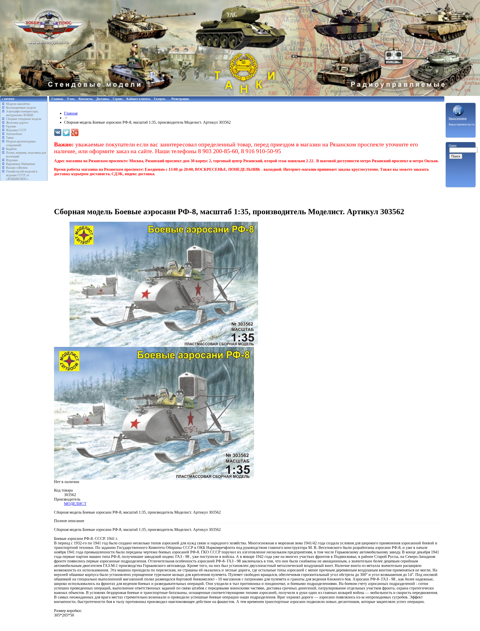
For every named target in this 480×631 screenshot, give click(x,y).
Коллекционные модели (21, 107)
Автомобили (14, 134)
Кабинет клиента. (138, 99)
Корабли (11, 149)
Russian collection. (17, 167)
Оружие (11, 126)
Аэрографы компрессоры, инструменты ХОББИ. (22, 113)
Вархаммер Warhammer (20, 164)
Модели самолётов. (18, 104)
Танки (10, 137)
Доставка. (103, 99)
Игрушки (12, 160)
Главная (71, 113)
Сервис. (118, 99)
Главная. (58, 99)
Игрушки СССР (16, 130)
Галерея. (160, 99)
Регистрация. (181, 99)
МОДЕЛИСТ (75, 504)
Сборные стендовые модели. (24, 119)
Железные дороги (17, 122)
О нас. (71, 99)
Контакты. (85, 99)
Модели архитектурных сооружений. (21, 143)
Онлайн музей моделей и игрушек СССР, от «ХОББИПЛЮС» (21, 175)
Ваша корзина (457, 118)
